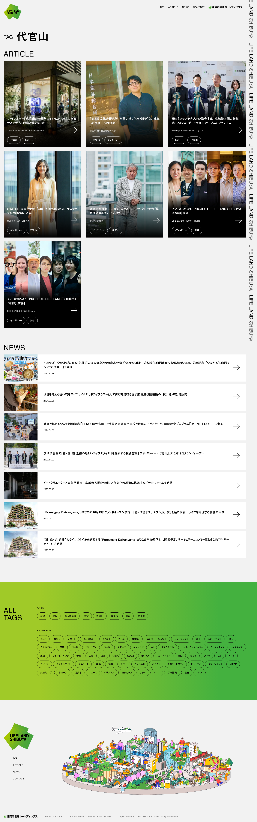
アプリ (207, 656)
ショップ (116, 656)
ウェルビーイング (61, 656)
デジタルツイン (63, 664)
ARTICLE (173, 7)
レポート (72, 639)
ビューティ (196, 664)
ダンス (43, 639)
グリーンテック (215, 664)
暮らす (193, 656)
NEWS (185, 7)
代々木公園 (70, 616)
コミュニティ (91, 647)
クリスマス (109, 672)
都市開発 (172, 672)
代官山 (99, 616)
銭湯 (42, 656)
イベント (107, 639)
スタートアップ (214, 639)
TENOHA (127, 672)
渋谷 (42, 616)
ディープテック (181, 639)
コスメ (199, 672)
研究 (62, 647)
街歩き (78, 672)
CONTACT (198, 7)
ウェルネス (140, 664)
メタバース (83, 664)
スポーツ (121, 647)
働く (231, 639)
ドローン (63, 672)
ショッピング (46, 672)
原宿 (86, 616)
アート (231, 656)
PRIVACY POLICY (53, 816)
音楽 (78, 656)
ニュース (93, 672)
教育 (186, 672)
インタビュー (89, 639)
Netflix (135, 639)
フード (75, 647)
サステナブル (167, 647)
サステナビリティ (176, 664)
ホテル (143, 672)
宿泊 (180, 656)
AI (152, 647)
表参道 (114, 616)
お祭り (57, 639)
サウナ (124, 664)
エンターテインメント (157, 639)
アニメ (157, 672)
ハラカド (156, 664)
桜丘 (55, 616)
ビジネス (145, 656)
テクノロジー (46, 647)
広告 (91, 656)
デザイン (44, 664)
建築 (110, 664)
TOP (162, 7)
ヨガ (103, 656)
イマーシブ (138, 647)
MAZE (233, 664)
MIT (198, 639)
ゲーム (121, 639)
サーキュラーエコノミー (192, 647)
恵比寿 (141, 616)
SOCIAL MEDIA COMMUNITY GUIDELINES (90, 816)
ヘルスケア (237, 647)
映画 (98, 664)
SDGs (130, 656)
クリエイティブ (217, 647)
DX (219, 656)
